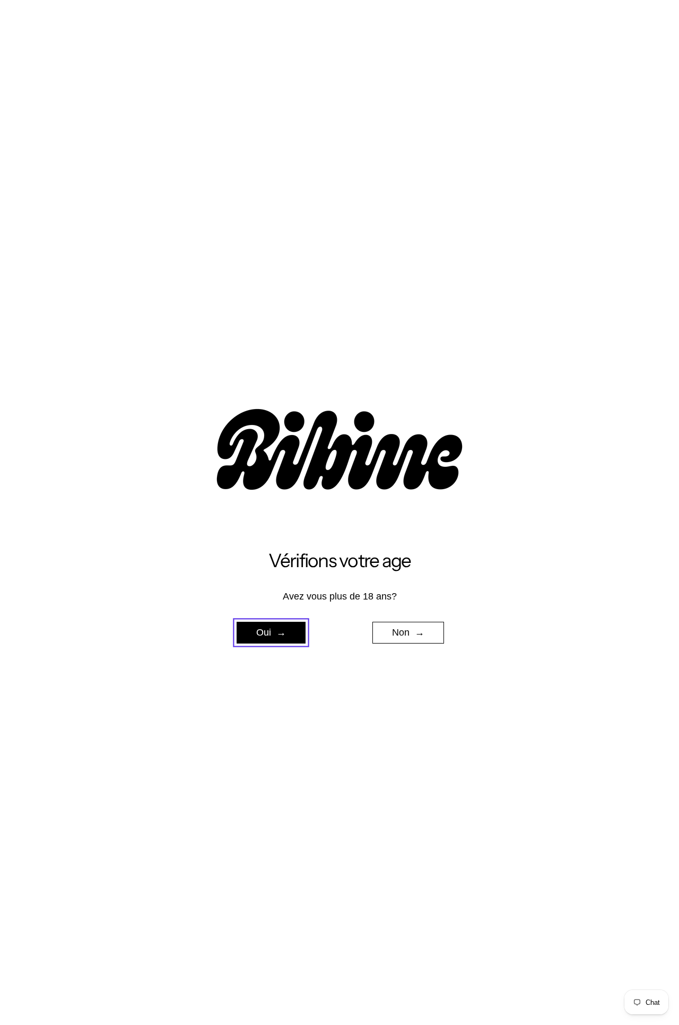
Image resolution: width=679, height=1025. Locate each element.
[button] (271, 633)
